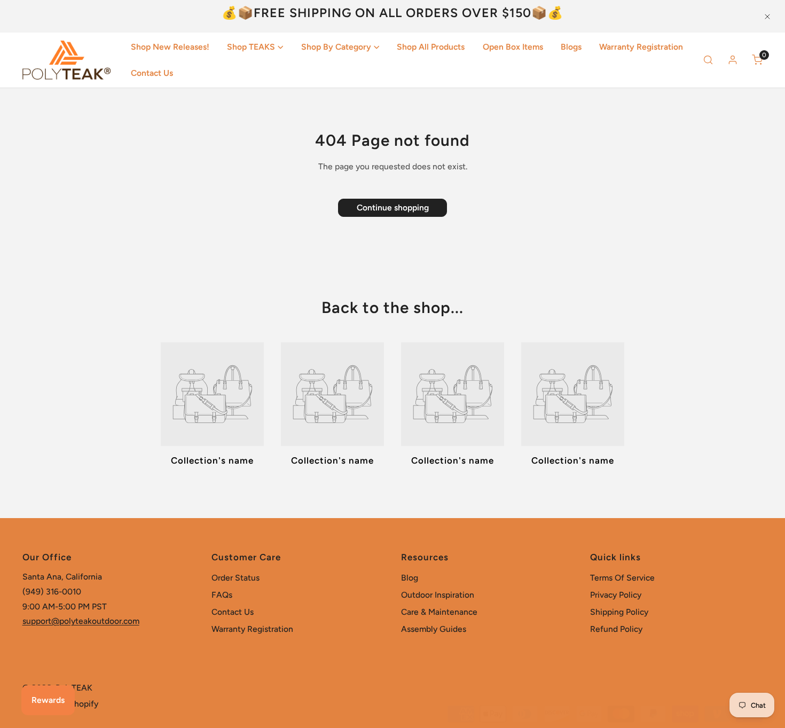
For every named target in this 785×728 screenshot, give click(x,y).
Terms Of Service (622, 578)
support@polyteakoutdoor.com (80, 621)
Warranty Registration (252, 629)
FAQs (221, 595)
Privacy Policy (615, 595)
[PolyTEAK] (66, 60)
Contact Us (232, 612)
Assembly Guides (433, 629)
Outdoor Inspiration (437, 595)
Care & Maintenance (439, 612)
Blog (409, 578)
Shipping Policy (619, 612)
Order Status (235, 578)
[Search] (708, 60)
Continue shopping (393, 207)
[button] (255, 47)
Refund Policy (616, 629)
